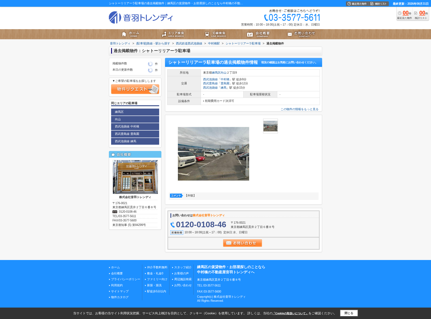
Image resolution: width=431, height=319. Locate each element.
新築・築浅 (154, 285)
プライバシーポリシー (125, 279)
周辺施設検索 (183, 279)
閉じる (349, 313)
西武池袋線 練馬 (125, 141)
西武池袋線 (210, 79)
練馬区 (216, 72)
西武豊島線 (210, 83)
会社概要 (117, 273)
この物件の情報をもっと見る (300, 109)
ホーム (115, 267)
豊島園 (225, 83)
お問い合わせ (183, 285)
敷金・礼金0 (155, 273)
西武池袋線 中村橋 (127, 126)
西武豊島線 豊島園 (127, 133)
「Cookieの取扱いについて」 (290, 313)
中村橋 (225, 79)
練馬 (223, 87)
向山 (223, 72)
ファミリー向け (157, 279)
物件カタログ (120, 297)
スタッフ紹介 (183, 267)
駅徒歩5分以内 (156, 291)
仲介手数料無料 (157, 267)
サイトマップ (120, 291)
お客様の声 (181, 273)
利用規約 (117, 285)
